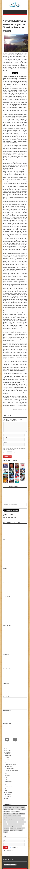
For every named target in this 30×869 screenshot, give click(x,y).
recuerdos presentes (8, 863)
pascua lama (6, 828)
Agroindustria (8, 753)
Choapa (12, 811)
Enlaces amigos (7, 796)
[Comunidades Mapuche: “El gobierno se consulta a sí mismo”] (11, 470)
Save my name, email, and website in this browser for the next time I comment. (14, 448)
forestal (11, 817)
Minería (6, 762)
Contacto (6, 798)
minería (5, 826)
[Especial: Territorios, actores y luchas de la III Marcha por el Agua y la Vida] (11, 480)
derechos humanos (7, 815)
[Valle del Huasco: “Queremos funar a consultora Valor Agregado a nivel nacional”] (17, 470)
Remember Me (14, 847)
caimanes (23, 809)
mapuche (24, 821)
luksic (19, 821)
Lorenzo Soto (14, 821)
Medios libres (8, 761)
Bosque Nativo (8, 755)
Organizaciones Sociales (10, 764)
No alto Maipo (10, 826)
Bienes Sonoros (7, 750)
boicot (19, 809)
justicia (8, 821)
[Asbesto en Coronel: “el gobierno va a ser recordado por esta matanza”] (22, 479)
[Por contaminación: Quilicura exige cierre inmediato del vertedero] (17, 475)
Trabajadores (8, 773)
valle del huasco (13, 830)
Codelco (17, 811)
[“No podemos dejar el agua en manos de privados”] (17, 480)
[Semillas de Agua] (15, 6)
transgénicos (6, 830)
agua (10, 807)
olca (15, 826)
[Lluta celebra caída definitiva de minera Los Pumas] (11, 475)
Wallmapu (7, 775)
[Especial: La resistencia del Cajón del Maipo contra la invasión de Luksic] (22, 475)
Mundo (5, 779)
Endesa (19, 815)
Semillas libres (8, 766)
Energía (7, 757)
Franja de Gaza (18, 817)
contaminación (15, 813)
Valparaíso (20, 830)
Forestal (7, 759)
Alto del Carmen (16, 807)
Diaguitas (14, 815)
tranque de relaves (20, 828)
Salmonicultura (8, 772)
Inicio (5, 748)
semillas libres (13, 828)
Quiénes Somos (7, 794)
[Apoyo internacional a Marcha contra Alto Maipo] (17, 465)
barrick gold (10, 809)
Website (5, 442)
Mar (6, 790)
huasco (17, 819)
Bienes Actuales (8, 752)
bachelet (5, 809)
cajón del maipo (7, 811)
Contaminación (8, 786)
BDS (15, 809)
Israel (5, 821)
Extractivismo (6, 817)
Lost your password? (9, 850)
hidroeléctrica (11, 819)
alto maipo (22, 807)
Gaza (23, 817)
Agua (6, 788)
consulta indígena (7, 813)
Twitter (5, 800)
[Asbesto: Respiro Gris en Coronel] (5, 470)
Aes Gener (6, 807)
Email (4, 437)
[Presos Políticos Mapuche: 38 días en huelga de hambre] (5, 480)
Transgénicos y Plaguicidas (11, 770)
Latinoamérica (8, 781)
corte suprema (22, 813)
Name (4, 433)
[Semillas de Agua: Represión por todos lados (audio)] (11, 465)
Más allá (7, 783)
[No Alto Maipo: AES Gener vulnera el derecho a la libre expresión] (22, 465)
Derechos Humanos (9, 784)
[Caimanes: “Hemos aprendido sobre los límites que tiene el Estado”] (5, 475)
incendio (21, 819)
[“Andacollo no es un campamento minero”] (5, 465)
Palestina (20, 826)
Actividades (6, 778)
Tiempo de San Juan (22, 409)
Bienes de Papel (8, 792)
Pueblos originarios (9, 768)
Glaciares (5, 819)
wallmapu (5, 832)
